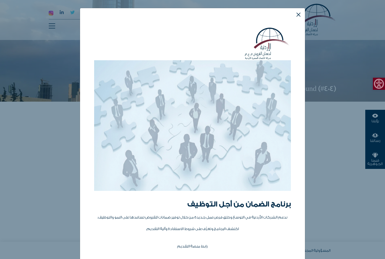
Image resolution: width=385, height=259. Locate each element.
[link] (379, 84)
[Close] (298, 14)
